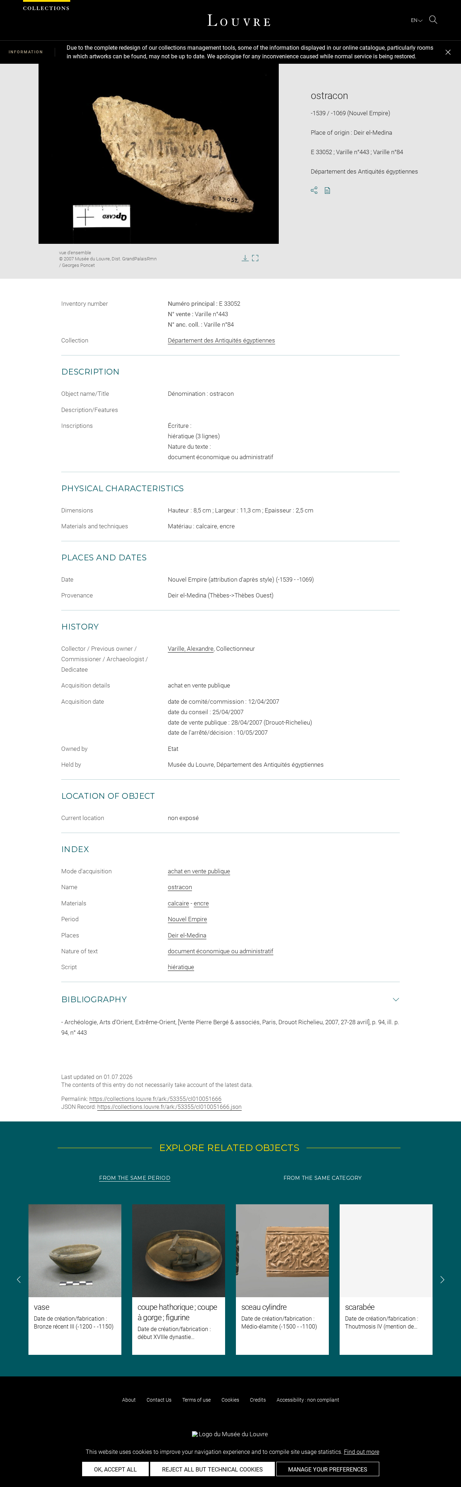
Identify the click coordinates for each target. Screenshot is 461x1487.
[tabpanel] (230, 1280)
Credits (258, 1400)
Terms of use (196, 1400)
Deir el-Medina (187, 935)
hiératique (181, 967)
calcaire (178, 903)
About (129, 1400)
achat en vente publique (199, 871)
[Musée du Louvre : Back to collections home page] (239, 20)
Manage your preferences (327, 1469)
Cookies (230, 1400)
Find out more (361, 1451)
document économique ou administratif (220, 951)
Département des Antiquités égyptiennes (221, 340)
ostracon (180, 887)
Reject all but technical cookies (212, 1469)
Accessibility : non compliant (308, 1400)
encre (201, 903)
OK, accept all (115, 1469)
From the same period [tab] (134, 1178)
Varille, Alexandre (191, 648)
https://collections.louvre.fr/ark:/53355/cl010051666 (155, 1099)
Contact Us (159, 1400)
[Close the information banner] (448, 52)
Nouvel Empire (187, 919)
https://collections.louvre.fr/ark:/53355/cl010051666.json (169, 1106)
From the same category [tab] (322, 1178)
